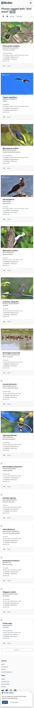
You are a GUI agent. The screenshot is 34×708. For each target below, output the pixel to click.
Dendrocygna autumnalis (11, 353)
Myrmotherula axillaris (11, 148)
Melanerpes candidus (10, 251)
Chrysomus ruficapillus (11, 302)
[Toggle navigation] (31, 3)
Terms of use (5, 681)
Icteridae (6, 309)
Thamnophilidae (8, 53)
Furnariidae (7, 474)
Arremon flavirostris (10, 384)
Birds (3, 664)
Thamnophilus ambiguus (11, 46)
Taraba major (7, 623)
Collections (4, 667)
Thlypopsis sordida (9, 592)
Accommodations (6, 672)
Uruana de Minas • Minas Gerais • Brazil (13, 259)
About (3, 679)
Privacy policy (5, 684)
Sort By (12, 16)
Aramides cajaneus (9, 498)
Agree (5, 702)
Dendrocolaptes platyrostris (12, 467)
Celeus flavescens (9, 529)
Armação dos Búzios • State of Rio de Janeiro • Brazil (16, 55)
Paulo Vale (6, 61)
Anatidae (6, 360)
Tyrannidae (6, 442)
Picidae (6, 257)
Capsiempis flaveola (10, 435)
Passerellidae (7, 391)
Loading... (17, 650)
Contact (3, 687)
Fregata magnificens (10, 97)
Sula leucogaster (8, 199)
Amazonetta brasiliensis (11, 561)
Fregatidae (6, 104)
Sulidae (6, 206)
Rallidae (6, 505)
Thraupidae (7, 599)
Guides (3, 669)
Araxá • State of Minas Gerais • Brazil (12, 393)
